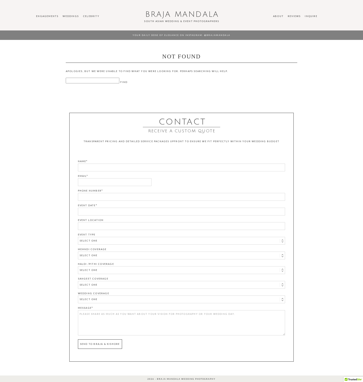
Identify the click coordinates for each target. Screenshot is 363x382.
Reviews (294, 16)
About (278, 16)
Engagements (47, 16)
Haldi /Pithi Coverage (96, 264)
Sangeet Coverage (93, 278)
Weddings (71, 16)
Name (82, 161)
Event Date (87, 205)
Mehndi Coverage (92, 249)
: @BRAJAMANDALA (216, 35)
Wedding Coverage (93, 293)
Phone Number (89, 190)
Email (82, 176)
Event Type (87, 234)
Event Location (91, 220)
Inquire (311, 16)
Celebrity (91, 16)
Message (85, 307)
